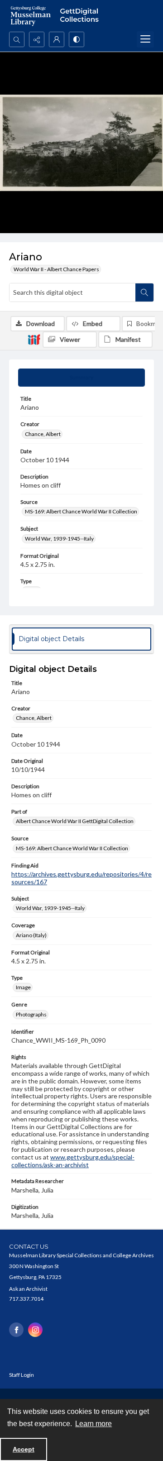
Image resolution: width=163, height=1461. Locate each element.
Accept (23, 1449)
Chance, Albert (43, 434)
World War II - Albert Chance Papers (56, 269)
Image (23, 987)
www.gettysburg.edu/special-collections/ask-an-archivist (72, 1161)
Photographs (31, 1014)
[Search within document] (144, 292)
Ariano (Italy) (31, 935)
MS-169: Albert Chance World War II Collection (81, 511)
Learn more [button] (93, 1423)
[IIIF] (34, 339)
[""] (81, 16)
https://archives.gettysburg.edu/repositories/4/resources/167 (81, 878)
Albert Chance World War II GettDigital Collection (75, 821)
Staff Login (21, 1374)
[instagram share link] (35, 1329)
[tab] (81, 377)
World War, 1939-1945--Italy (59, 538)
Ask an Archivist (28, 1288)
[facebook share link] (16, 1329)
